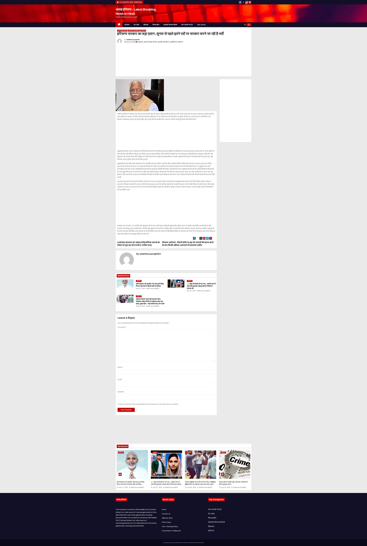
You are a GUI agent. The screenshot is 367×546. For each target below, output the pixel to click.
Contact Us (166, 514)
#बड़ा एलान (152, 42)
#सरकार (166, 42)
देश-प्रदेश (136, 25)
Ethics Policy (166, 522)
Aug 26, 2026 (140, 306)
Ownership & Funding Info (171, 531)
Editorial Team (167, 518)
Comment (122, 327)
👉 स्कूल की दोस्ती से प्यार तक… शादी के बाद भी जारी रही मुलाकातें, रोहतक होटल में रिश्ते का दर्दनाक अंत (201, 286)
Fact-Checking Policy (170, 526)
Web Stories (201, 25)
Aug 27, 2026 (140, 288)
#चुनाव (140, 42)
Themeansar (200, 543)
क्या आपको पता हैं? (187, 25)
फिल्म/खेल (156, 25)
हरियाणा (127, 25)
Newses (191, 543)
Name (120, 367)
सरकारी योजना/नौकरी (170, 25)
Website (121, 392)
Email (120, 379)
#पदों (146, 42)
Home (164, 509)
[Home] (119, 24)
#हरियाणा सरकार (176, 42)
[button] (245, 25)
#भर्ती (160, 42)
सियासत (145, 25)
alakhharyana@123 (132, 39)
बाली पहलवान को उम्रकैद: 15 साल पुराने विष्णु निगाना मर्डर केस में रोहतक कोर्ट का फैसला (150, 285)
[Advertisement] (174, 60)
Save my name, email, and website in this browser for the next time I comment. (148, 404)
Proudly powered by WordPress (173, 543)
